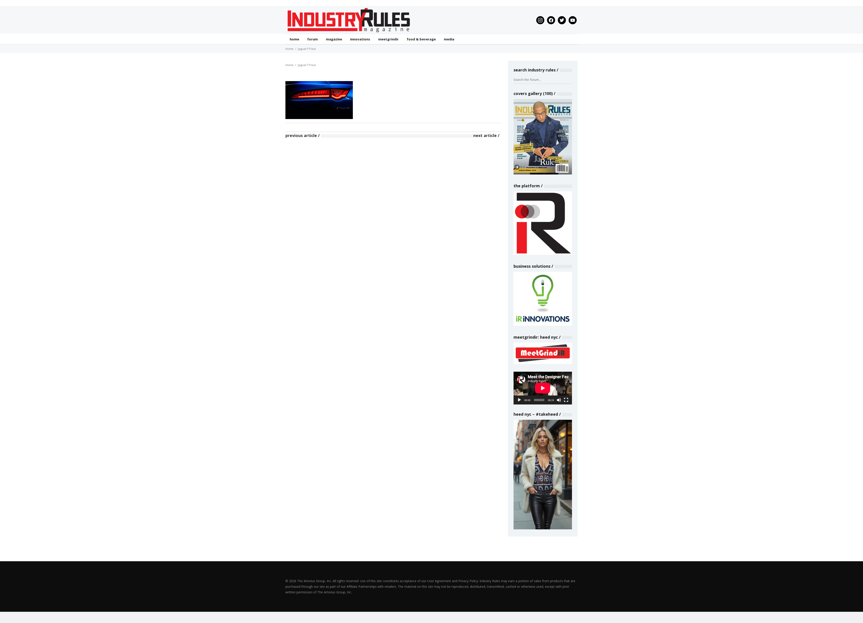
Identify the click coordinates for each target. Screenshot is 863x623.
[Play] (519, 400)
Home (289, 49)
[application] (543, 388)
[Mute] (559, 400)
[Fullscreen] (566, 400)
